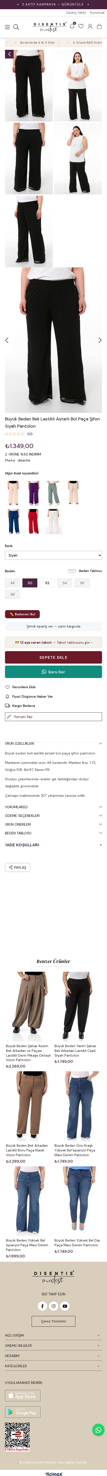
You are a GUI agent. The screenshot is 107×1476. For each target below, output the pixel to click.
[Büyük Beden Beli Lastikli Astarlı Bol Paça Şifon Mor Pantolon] (33, 494)
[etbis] (17, 1437)
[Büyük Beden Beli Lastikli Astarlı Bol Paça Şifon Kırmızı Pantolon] (33, 522)
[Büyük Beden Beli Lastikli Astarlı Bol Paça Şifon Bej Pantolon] (73, 494)
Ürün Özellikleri (19, 743)
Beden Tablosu (90, 571)
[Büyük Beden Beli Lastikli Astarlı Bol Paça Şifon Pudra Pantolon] (13, 494)
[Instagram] (53, 1306)
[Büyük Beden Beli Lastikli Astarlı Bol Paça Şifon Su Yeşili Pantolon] (53, 494)
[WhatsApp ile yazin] (98, 1430)
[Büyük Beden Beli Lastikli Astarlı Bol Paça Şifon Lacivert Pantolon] (13, 522)
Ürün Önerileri (18, 824)
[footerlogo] (53, 1277)
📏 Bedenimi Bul (22, 614)
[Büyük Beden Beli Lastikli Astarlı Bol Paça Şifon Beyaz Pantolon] (53, 522)
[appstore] (23, 1395)
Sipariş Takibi (76, 12)
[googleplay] (23, 1412)
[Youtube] (64, 1306)
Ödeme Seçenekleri (22, 815)
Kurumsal (97, 12)
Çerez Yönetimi (53, 1321)
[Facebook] (42, 1306)
